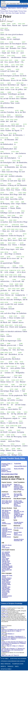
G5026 (20, 375)
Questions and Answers (18, 658)
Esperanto (8, 581)
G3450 (11, 284)
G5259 (20, 352)
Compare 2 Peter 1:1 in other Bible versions (6, 465)
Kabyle (8, 589)
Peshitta (19, 523)
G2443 (2, 97)
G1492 (8, 257)
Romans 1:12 (22, 641)
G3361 (20, 193)
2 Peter (4, 9)
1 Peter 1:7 (14, 645)
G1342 (6, 270)
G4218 (17, 225)
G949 (21, 215)
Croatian (4, 580)
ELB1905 (4, 535)
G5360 (18, 161)
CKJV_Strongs (5, 518)
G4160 (2, 220)
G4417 (6, 225)
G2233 (14, 266)
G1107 (15, 316)
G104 (21, 247)
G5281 (2, 151)
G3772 (21, 380)
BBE (20, 494)
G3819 (17, 202)
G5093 (2, 92)
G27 (16, 366)
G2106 (17, 371)
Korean (3, 590)
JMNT (18, 495)
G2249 (13, 380)
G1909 (11, 270)
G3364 (13, 225)
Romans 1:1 (11, 633)
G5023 (8, 170)
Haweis (4, 555)
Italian (9, 587)
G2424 (2, 28)
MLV (23, 489)
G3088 (16, 403)
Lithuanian (4, 592)
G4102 (2, 37)
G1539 (6, 302)
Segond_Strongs (18, 534)
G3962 (18, 348)
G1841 (2, 307)
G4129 (18, 51)
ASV (10, 484)
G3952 (14, 320)
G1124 (2, 430)
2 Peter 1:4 (4, 641)
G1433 (14, 74)
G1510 (6, 275)
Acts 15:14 (4, 627)
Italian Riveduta (5, 588)
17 (17, 345)
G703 (22, 83)
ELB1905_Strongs (6, 536)
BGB (21, 516)
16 (7, 317)
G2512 (2, 202)
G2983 (5, 206)
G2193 (8, 412)
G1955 (18, 430)
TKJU (7, 503)
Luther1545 (4, 528)
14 (11, 281)
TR (19, 514)
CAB (10, 569)
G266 (22, 202)
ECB (15, 489)
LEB (9, 485)
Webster (4, 557)
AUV (15, 495)
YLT (5, 484)
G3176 (17, 87)
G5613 (23, 60)
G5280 (19, 275)
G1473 (13, 371)
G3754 (23, 279)
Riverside (10, 566)
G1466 (2, 142)
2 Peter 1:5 (4, 610)
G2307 (10, 439)
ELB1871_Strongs (22, 8)
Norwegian (4, 594)
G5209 (17, 247)
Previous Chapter (13, 11)
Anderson (4, 560)
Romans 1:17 (13, 648)
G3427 (13, 293)
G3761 (23, 179)
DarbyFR (16, 532)
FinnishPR (4, 584)
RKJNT (4, 503)
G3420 (18, 311)
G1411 (13, 65)
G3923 (2, 119)
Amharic (4, 576)
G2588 (2, 421)
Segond (16, 533)
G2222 (9, 69)
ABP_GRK (16, 510)
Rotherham (16, 487)
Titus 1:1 (3, 645)
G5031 (21, 284)
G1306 (18, 412)
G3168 (2, 343)
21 (5, 436)
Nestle (22, 514)
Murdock (21, 522)
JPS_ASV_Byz (5, 562)
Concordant (17, 488)
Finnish (8, 583)
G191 (7, 380)
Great (15, 503)
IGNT (3, 496)
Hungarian (4, 585)
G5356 (2, 110)
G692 (19, 179)
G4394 (19, 426)
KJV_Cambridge (6, 552)
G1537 (17, 380)
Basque (4, 579)
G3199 (2, 247)
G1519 (9, 183)
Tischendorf (17, 512)
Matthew (21, 502)
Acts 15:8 (10, 641)
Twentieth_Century (6, 563)
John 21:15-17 (11, 631)
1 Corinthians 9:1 (18, 636)
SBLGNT (18, 515)
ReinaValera (17, 540)
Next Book (22, 13)
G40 (1, 389)
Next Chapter (15, 13)
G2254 (8, 37)
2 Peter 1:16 (4, 616)
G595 (1, 284)
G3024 (20, 197)
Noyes (8, 560)
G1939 (8, 115)
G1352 (12, 206)
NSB (21, 495)
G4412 (20, 421)
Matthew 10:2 (12, 629)
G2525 (2, 179)
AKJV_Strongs (5, 516)
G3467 (12, 197)
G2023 (17, 124)
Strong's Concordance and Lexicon (13, 661)
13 (11, 267)
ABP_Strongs (5, 510)
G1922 (13, 55)
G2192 (10, 307)
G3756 (9, 179)
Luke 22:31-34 (21, 629)
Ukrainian (9, 595)
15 (26, 295)
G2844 (22, 97)
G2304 (6, 65)
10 (8, 208)
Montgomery (5, 567)
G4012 (2, 252)
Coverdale (16, 502)
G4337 (18, 398)
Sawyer (4, 559)
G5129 (23, 270)
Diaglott (15, 484)
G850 (9, 407)
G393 (13, 416)
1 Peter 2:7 (21, 645)
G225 (14, 261)
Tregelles (16, 514)
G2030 (2, 339)
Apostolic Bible (6, 669)
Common (4, 568)
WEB (3, 485)
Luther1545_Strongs (7, 529)
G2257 (23, 42)
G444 (1, 444)
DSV (15, 528)
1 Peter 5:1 (13, 639)
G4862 (13, 384)
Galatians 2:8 (14, 637)
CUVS (3, 546)
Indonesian (4, 587)
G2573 (2, 403)
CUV (3, 545)
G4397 (10, 394)
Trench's (10, 666)
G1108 (14, 133)
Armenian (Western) (7, 578)
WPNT (3, 571)
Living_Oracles (5, 558)
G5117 (20, 407)
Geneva (19, 503)
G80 (17, 206)
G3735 (11, 389)
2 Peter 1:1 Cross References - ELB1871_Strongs (6, 470)
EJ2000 (7, 569)
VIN (17, 496)
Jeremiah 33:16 (5, 648)
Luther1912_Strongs (7, 531)
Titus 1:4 (9, 645)
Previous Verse (22, 11)
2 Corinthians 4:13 (6, 643)
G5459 (2, 416)
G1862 (9, 92)
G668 (1, 106)
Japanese (4, 589)
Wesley (3, 554)
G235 (7, 334)
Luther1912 (4, 530)
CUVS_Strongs (5, 547)
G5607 (16, 389)
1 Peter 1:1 (18, 631)
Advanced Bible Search (20, 466)
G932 (9, 238)
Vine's (17, 666)
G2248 (12, 78)
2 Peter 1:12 (4, 613)
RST (7, 575)
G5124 (20, 115)
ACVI (6, 496)
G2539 (2, 257)
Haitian (9, 584)
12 (18, 244)
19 (20, 391)
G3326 (15, 302)
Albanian (4, 575)
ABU (7, 559)
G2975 (14, 37)
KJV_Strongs (5, 511)
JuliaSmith (16, 485)
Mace (3, 553)
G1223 (21, 74)
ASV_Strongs (5, 514)
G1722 (2, 42)
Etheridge (16, 522)
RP (14, 515)
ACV (18, 489)
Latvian (7, 590)
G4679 (2, 330)
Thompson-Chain (17, 663)
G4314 (2, 69)
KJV (3, 484)
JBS (21, 540)
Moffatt (7, 564)
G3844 (10, 348)
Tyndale (20, 500)
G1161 (7, 119)
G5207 (23, 366)
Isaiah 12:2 (4, 655)
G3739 (6, 87)
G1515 (13, 51)
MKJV (7, 500)
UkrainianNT (5, 597)
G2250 (13, 412)
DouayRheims (17, 506)
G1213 (17, 293)
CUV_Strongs (8, 545)
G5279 (15, 252)
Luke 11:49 (4, 636)
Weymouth (16, 494)
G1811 (2, 334)
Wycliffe (16, 500)
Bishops (16, 504)
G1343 (11, 42)
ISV (15, 496)
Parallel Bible (17, 463)
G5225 (2, 174)
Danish (3, 581)
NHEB (8, 568)
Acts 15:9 (15, 641)
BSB (3, 487)
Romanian (4, 595)
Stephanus (16, 511)
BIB (9, 496)
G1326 (2, 279)
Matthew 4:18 (5, 629)
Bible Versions (12, 8)
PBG (8, 592)
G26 (21, 165)
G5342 (21, 362)
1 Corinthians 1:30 (8, 649)
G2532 (19, 24)
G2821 (2, 215)
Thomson (8, 555)
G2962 (16, 60)
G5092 (2, 352)
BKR (7, 580)
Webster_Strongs (6, 512)
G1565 (19, 339)
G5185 (7, 197)
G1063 (3, 170)
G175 (1, 183)
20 (7, 423)
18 (12, 377)
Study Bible (4, 8)
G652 (23, 24)
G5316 (2, 412)
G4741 (2, 266)
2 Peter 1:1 (4, 608)
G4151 (19, 453)
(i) (12, 21)
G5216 (2, 129)
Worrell (3, 564)
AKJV (6, 485)
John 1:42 (4, 631)
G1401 (14, 24)
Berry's (3, 666)
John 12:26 (4, 633)
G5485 (3, 51)
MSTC (3, 500)
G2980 (18, 448)
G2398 (10, 430)
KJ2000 (6, 502)
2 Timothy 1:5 (7, 644)
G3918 (24, 193)
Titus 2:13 (16, 655)
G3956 (21, 65)
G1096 (16, 101)
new (10, 510)
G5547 (6, 28)
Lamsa (15, 523)
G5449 (12, 101)
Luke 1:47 (10, 655)
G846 (1, 65)
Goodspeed (4, 566)
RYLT (3, 569)
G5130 (17, 97)
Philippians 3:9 (5, 651)
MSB (6, 487)
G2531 (9, 288)
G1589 (13, 215)
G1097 (2, 426)
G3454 (24, 330)
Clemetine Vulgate (6, 523)
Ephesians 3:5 (22, 637)
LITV (21, 488)
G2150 (2, 74)
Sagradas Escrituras (19, 539)
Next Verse (8, 13)
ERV (8, 484)
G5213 (22, 51)
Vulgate (4, 522)
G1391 (9, 83)
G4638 (2, 275)
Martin (20, 532)
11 (1, 231)
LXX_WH (21, 511)
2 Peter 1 (2, 13)
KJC (3, 502)
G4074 (8, 24)
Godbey (21, 487)
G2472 (2, 33)
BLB (20, 489)
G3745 (14, 270)
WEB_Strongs (5, 515)
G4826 (3, 24)
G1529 (10, 234)
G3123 (10, 211)
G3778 (2, 366)
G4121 (10, 174)
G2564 (24, 78)
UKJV (10, 502)
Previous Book (4, 11)
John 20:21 (11, 636)
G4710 (13, 124)
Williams (10, 567)
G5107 (2, 362)
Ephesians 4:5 (15, 643)
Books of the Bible (19, 468)
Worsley (8, 554)
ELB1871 (4, 533)
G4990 (11, 46)
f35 (21, 515)
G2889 (21, 110)
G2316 (2, 46)
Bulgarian (8, 579)
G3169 (2, 357)
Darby (20, 485)
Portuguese (4, 593)
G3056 (25, 394)
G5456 (10, 362)
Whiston (7, 553)
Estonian (4, 583)
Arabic (10, 575)
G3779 (8, 229)
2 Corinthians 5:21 (18, 649)
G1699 (19, 302)
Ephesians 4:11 (5, 639)
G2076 (2, 197)
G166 (1, 238)
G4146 (21, 229)
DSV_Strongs (20, 528)
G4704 (2, 211)
